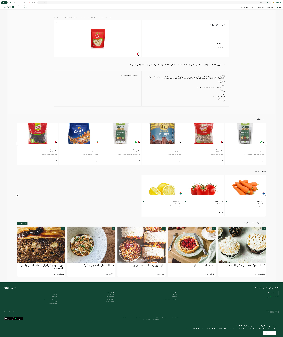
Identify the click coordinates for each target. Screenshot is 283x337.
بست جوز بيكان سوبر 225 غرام (174, 154)
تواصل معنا (175, 294)
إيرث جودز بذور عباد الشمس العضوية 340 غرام (129, 154)
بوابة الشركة (174, 296)
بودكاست (253, 7)
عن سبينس (54, 294)
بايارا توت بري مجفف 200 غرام (49, 154)
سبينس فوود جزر (260, 206)
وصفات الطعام (270, 7)
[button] (18, 144)
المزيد (262, 160)
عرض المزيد (23, 223)
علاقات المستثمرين (244, 7)
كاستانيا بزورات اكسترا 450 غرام (90, 154)
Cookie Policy (110, 299)
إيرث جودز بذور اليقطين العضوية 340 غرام (254, 154)
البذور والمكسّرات (94, 17)
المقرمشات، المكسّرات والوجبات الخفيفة (80, 17)
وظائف (175, 298)
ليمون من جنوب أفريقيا (175, 206)
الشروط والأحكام (110, 296)
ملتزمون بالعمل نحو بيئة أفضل (50, 299)
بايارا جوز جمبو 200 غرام (217, 154)
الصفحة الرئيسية (57, 17)
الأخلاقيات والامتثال (110, 301)
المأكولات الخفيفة (66, 17)
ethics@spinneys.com (127, 317)
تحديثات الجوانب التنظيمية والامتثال (169, 299)
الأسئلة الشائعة (110, 294)
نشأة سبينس (54, 296)
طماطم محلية (219, 206)
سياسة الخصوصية (110, 298)
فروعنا (55, 301)
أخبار (56, 298)
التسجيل (23, 2)
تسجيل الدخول (15, 2)
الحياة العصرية (261, 7)
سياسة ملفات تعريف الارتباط (199, 328)
